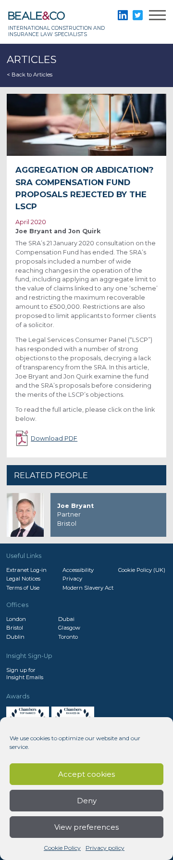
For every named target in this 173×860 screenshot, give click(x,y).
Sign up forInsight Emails (24, 673)
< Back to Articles (29, 74)
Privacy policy (105, 847)
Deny (87, 800)
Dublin (15, 636)
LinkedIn (123, 15)
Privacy (72, 578)
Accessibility (78, 570)
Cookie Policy (62, 847)
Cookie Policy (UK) (141, 570)
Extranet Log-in (26, 570)
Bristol (14, 627)
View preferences (86, 827)
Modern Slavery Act (87, 587)
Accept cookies (86, 774)
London (16, 619)
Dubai (66, 619)
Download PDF (54, 438)
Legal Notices (23, 578)
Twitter (138, 15)
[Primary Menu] (157, 16)
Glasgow (69, 627)
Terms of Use (22, 587)
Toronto (68, 636)
